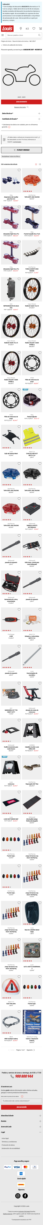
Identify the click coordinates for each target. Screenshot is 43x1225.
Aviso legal (5, 1138)
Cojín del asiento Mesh (11, 453)
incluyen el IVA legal (24, 1211)
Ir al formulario (17, 142)
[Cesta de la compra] (40, 28)
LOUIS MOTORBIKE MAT (11, 819)
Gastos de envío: (7, 1214)
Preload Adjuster (32, 416)
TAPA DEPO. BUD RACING (32, 197)
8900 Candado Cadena (11, 1038)
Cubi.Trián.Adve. (11, 1003)
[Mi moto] (27, 28)
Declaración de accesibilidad (11, 1148)
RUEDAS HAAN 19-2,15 (32, 306)
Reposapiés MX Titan (32, 784)
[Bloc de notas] (33, 28)
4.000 (11, 636)
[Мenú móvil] (2, 35)
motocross (11, 784)
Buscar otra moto (20, 107)
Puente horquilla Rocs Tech (32, 234)
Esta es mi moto (21, 102)
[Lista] (40, 164)
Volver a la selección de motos (12, 45)
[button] (39, 35)
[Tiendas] (20, 28)
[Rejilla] (36, 164)
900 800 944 (24, 1076)
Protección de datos (8, 1145)
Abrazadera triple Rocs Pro (11, 234)
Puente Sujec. (11, 856)
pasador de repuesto (11, 562)
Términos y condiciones (9, 1142)
